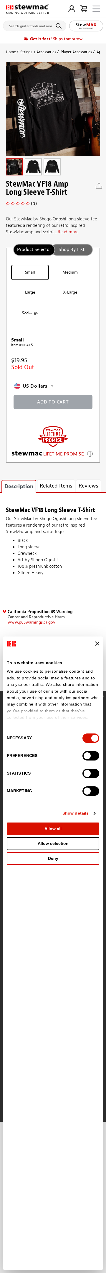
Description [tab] (18, 486)
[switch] (90, 756)
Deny (53, 858)
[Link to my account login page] (71, 8)
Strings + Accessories (38, 51)
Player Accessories (76, 51)
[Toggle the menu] (96, 9)
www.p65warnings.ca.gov (31, 622)
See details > (90, 453)
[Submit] (59, 26)
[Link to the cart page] (83, 8)
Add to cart (53, 402)
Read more (68, 232)
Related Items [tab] (56, 486)
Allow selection (53, 843)
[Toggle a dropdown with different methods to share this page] (98, 185)
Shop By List (72, 249)
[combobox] (34, 25)
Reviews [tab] (88, 486)
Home (11, 51)
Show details (75, 813)
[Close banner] (97, 643)
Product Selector (34, 249)
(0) (34, 204)
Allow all (53, 828)
